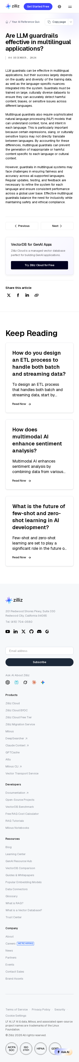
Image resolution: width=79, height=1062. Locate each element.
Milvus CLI (11, 766)
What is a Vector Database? (23, 910)
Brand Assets (14, 978)
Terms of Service (16, 1009)
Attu (8, 759)
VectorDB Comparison (20, 868)
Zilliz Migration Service (20, 724)
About (9, 936)
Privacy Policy (41, 1009)
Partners (10, 957)
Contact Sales (14, 971)
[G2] (47, 631)
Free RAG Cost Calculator (22, 814)
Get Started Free (38, 6)
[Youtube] (7, 631)
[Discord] (39, 631)
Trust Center (13, 917)
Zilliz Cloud (12, 703)
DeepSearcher (14, 738)
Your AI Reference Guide (27, 22)
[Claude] (34, 682)
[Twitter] (23, 631)
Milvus (9, 731)
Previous (24, 226)
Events (9, 964)
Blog (8, 847)
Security (59, 1009)
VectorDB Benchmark (19, 807)
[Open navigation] (70, 6)
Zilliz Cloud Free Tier (18, 717)
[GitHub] (31, 631)
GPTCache (12, 752)
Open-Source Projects (19, 800)
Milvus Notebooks (17, 828)
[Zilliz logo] (12, 7)
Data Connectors (16, 889)
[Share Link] (36, 295)
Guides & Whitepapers (19, 875)
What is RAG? (14, 903)
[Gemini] (43, 682)
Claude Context (15, 745)
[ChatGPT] (7, 682)
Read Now (19, 404)
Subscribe (39, 662)
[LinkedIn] (15, 631)
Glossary (11, 896)
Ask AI (65, 1052)
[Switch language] (59, 6)
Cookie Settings (15, 1016)
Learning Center (15, 854)
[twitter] (8, 295)
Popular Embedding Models (23, 882)
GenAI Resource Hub (18, 861)
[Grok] (25, 682)
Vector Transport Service (21, 773)
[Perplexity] (16, 682)
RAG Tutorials (14, 821)
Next (55, 226)
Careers (10, 943)
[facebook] (18, 295)
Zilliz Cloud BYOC (16, 710)
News (9, 950)
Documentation (15, 793)
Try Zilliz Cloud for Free (39, 265)
